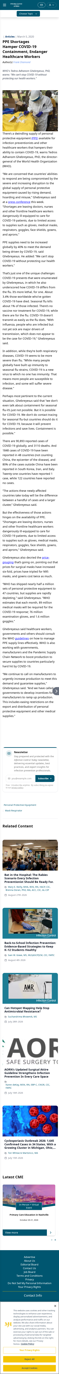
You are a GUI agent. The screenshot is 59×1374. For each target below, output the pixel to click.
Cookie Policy (27, 1344)
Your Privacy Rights (29, 1287)
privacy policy (17, 787)
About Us (29, 1260)
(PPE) (34, 138)
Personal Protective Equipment (20, 804)
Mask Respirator (13, 810)
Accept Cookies (29, 1368)
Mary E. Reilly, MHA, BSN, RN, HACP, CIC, (29, 886)
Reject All (29, 1359)
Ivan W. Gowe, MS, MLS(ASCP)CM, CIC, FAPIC (31, 955)
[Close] (55, 1306)
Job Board (29, 1272)
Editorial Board (29, 1264)
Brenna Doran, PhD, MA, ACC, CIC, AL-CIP (27, 889)
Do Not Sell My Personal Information (29, 1283)
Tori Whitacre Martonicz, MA (23, 1152)
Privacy (29, 1279)
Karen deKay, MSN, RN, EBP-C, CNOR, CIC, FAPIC (28, 1086)
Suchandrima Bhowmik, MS (22, 1016)
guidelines (22, 638)
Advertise (29, 1257)
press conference (19, 202)
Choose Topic (26, 13)
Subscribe (43, 778)
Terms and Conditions (30, 1275)
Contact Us (29, 1268)
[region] (29, 1338)
